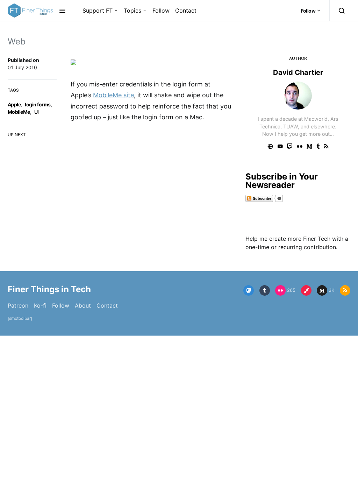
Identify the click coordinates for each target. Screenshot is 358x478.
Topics (132, 10)
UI (36, 112)
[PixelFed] (306, 290)
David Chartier (298, 72)
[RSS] (345, 290)
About (83, 305)
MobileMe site (113, 95)
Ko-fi (40, 305)
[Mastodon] (248, 290)
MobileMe (19, 112)
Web (17, 41)
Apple (14, 104)
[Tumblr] (264, 290)
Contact (185, 10)
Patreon (18, 305)
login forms (37, 104)
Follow (161, 10)
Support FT (98, 10)
